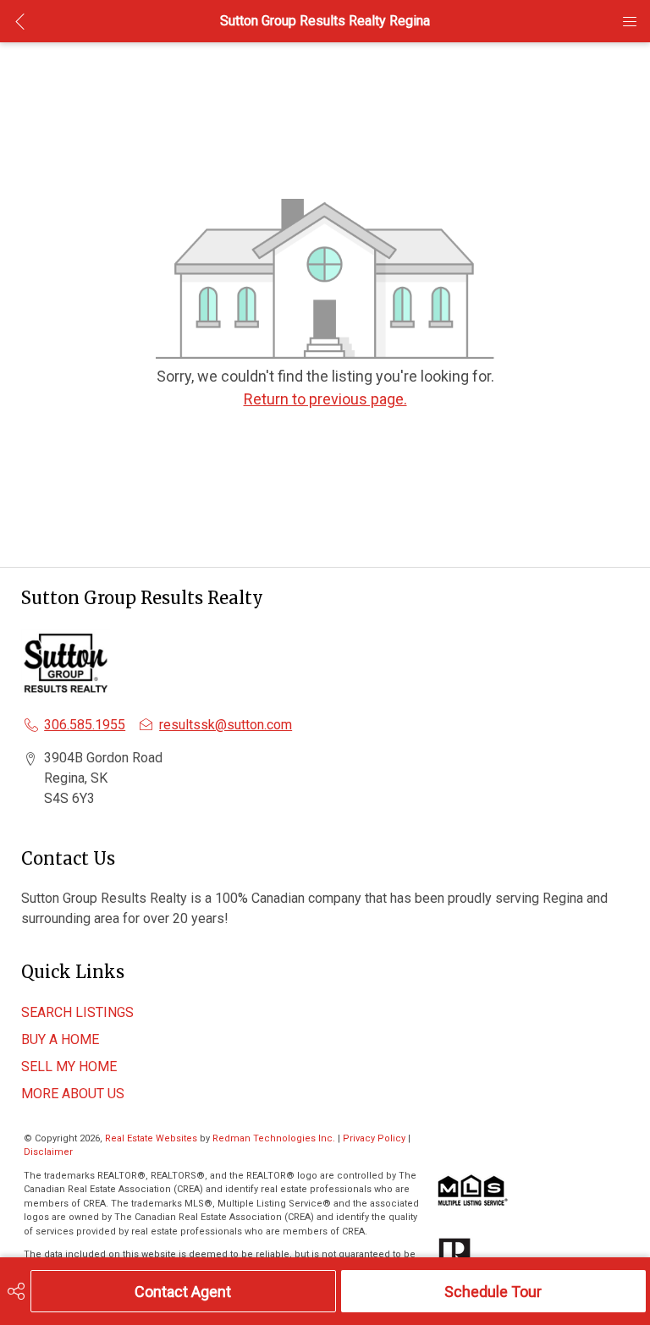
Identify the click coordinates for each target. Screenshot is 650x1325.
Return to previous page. (325, 399)
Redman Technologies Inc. (275, 1138)
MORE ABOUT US (72, 1094)
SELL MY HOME (69, 1066)
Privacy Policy (374, 1138)
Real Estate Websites (152, 1138)
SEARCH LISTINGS (77, 1012)
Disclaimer (48, 1151)
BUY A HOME (60, 1039)
